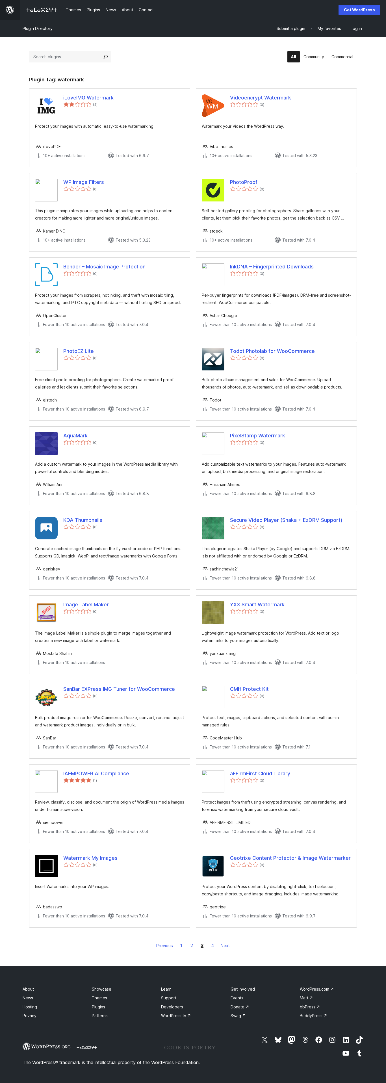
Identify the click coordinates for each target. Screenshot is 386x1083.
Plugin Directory (38, 28)
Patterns (100, 1015)
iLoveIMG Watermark (88, 98)
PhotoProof (243, 182)
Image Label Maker (86, 604)
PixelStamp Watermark (257, 436)
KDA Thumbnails (82, 520)
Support (168, 997)
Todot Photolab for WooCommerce (272, 351)
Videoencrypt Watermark (260, 98)
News (28, 997)
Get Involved (243, 989)
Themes (99, 997)
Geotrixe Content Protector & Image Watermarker (290, 858)
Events (237, 997)
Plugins (98, 1006)
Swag (238, 1015)
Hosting (30, 1006)
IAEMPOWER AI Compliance (96, 773)
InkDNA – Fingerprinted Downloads (272, 267)
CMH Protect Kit (249, 689)
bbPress (310, 1006)
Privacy (29, 1015)
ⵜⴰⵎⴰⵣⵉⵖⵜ (87, 1047)
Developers (172, 1006)
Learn (166, 989)
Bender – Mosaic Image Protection (104, 267)
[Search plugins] (105, 56)
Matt (306, 997)
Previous (164, 945)
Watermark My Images (90, 858)
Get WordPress (359, 9)
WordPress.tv (176, 1015)
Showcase (101, 989)
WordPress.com (317, 989)
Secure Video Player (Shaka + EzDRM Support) (286, 520)
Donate (240, 1006)
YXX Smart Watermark (257, 604)
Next (225, 945)
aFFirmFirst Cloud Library (260, 773)
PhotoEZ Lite (78, 351)
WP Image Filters (83, 182)
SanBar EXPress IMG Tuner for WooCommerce (119, 689)
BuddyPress (313, 1015)
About (28, 989)
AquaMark (75, 436)
